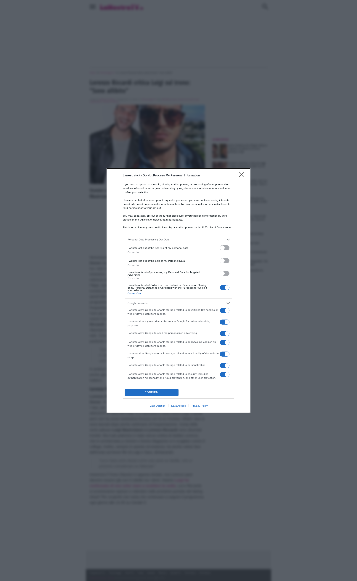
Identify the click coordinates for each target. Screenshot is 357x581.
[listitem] (178, 240)
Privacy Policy (200, 405)
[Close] (242, 175)
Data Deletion (157, 405)
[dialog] (178, 290)
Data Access (178, 405)
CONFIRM (152, 392)
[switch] (224, 247)
